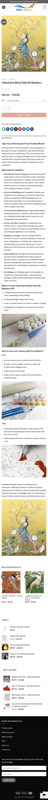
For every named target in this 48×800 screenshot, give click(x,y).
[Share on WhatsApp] (4, 129)
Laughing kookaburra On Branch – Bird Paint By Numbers (33, 598)
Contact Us (6, 749)
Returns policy (7, 737)
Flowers (11, 79)
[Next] (46, 589)
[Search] (9, 7)
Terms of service (8, 732)
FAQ (3, 741)
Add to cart (24, 115)
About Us (5, 745)
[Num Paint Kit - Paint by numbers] (24, 7)
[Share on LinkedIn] (28, 129)
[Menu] (3, 7)
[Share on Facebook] (8, 129)
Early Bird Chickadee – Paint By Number (12, 597)
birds (6, 124)
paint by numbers (15, 170)
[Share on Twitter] (12, 129)
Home (4, 79)
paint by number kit (21, 162)
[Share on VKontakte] (24, 129)
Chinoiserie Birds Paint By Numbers (15, 148)
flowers (19, 124)
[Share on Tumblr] (32, 129)
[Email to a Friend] (16, 129)
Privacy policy (7, 728)
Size (3, 100)
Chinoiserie (12, 124)
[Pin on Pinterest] (20, 129)
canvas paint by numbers (30, 351)
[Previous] (1, 589)
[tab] (24, 138)
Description (7, 138)
